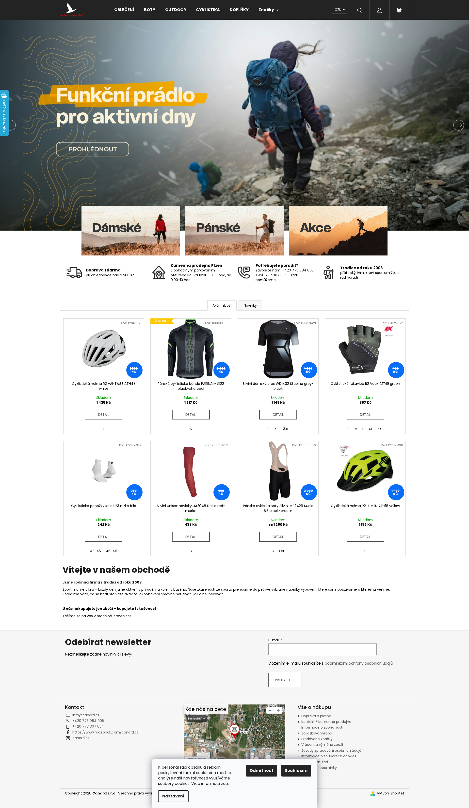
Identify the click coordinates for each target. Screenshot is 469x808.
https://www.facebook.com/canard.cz (105, 732)
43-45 (95, 551)
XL (276, 428)
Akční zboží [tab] (221, 305)
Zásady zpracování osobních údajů (331, 750)
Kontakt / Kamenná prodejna (326, 721)
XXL (380, 428)
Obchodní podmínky (319, 767)
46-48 (111, 551)
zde (224, 783)
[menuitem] (124, 10)
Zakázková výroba (316, 733)
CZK (338, 9)
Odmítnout (262, 770)
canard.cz (80, 737)
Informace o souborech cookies (328, 756)
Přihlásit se (285, 679)
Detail (103, 414)
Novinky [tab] (250, 305)
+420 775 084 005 (88, 720)
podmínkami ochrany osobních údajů (359, 663)
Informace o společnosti (322, 727)
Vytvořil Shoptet (390, 793)
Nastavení (173, 796)
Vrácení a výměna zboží (322, 744)
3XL (286, 428)
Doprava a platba (316, 716)
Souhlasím (296, 770)
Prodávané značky (317, 738)
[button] (35, 125)
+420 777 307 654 (88, 726)
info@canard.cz (85, 715)
